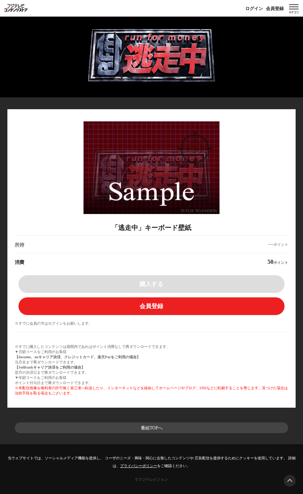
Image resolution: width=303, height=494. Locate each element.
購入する (151, 284)
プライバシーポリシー (138, 466)
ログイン (254, 8)
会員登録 (275, 8)
